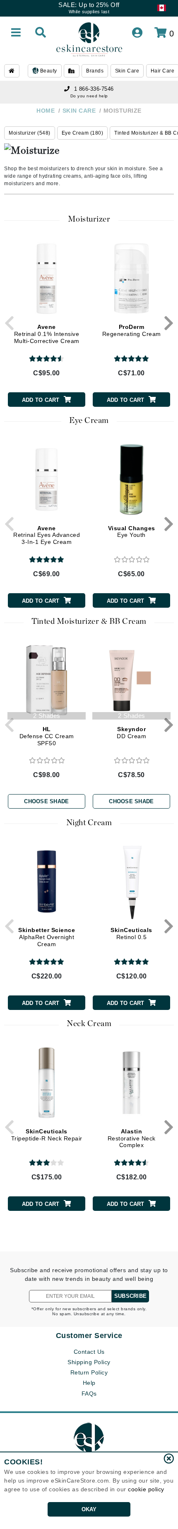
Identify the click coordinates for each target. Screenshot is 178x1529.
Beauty (47, 71)
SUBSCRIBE (130, 1296)
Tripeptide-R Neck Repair (46, 1135)
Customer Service (89, 1335)
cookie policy (146, 1489)
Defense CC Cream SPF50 (46, 736)
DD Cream (131, 732)
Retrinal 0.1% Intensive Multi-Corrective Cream (46, 334)
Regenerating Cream (131, 330)
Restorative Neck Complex (132, 1138)
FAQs (89, 1393)
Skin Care (127, 71)
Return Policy (89, 1372)
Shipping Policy (89, 1362)
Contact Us (89, 1351)
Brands (94, 71)
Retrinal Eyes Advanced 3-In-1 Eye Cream (46, 535)
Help (89, 1382)
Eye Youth (131, 532)
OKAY (89, 1509)
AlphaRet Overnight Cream (46, 937)
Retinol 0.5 (131, 933)
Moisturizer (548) (30, 133)
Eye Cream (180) (82, 133)
